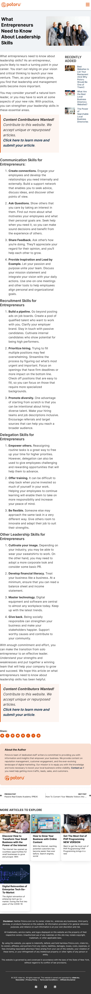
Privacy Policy (31, 980)
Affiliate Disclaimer (67, 980)
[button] (88, 4)
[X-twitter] (45, 987)
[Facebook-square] (36, 987)
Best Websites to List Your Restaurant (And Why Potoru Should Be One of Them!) (83, 76)
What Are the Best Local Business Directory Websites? (82, 98)
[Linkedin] (55, 987)
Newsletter (20, 980)
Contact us (76, 768)
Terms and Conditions (49, 980)
